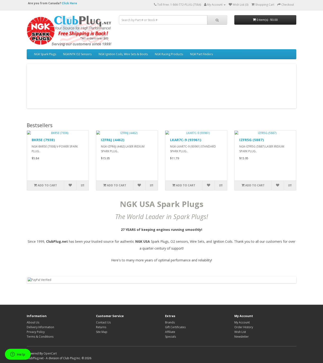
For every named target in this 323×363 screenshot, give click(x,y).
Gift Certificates (175, 327)
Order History (243, 327)
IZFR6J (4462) (112, 139)
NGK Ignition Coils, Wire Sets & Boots (123, 54)
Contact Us (103, 322)
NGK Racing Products (169, 54)
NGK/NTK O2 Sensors (77, 54)
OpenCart (50, 353)
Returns (101, 327)
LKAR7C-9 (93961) (185, 139)
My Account (242, 322)
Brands (170, 322)
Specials (170, 337)
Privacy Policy (36, 332)
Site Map (101, 332)
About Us (33, 322)
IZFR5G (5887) (251, 139)
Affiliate (170, 332)
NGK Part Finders (201, 54)
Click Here (69, 3)
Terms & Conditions (40, 337)
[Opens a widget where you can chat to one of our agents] (18, 355)
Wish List (240, 332)
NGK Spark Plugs (45, 54)
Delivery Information (40, 327)
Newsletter (241, 337)
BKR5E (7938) (43, 139)
